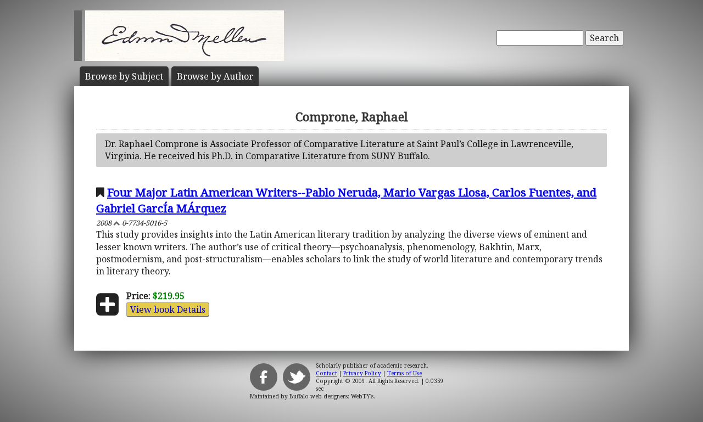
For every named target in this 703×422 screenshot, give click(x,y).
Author (215, 76)
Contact (326, 373)
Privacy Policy (362, 373)
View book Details (167, 309)
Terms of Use (404, 373)
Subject (124, 76)
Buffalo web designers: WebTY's (331, 396)
